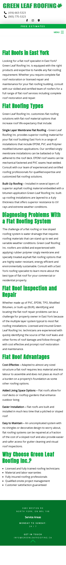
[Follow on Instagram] (33, 20)
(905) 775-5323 (17, 16)
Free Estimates (33, 26)
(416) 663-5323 (17, 12)
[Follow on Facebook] (27, 20)
